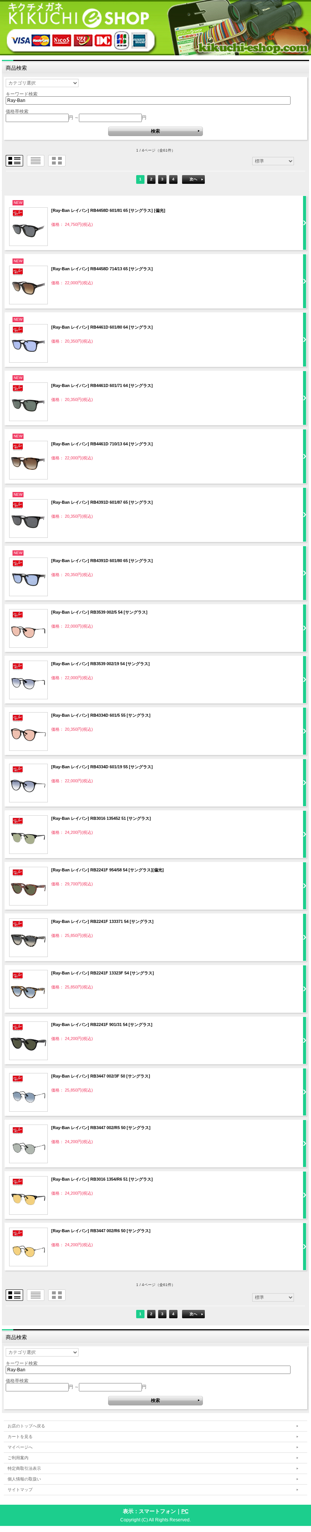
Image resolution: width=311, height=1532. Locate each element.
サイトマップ (20, 1489)
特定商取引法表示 (24, 1468)
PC (184, 1511)
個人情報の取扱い (24, 1479)
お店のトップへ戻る (26, 1426)
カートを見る (20, 1436)
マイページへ (20, 1447)
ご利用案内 (18, 1457)
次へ (193, 179)
